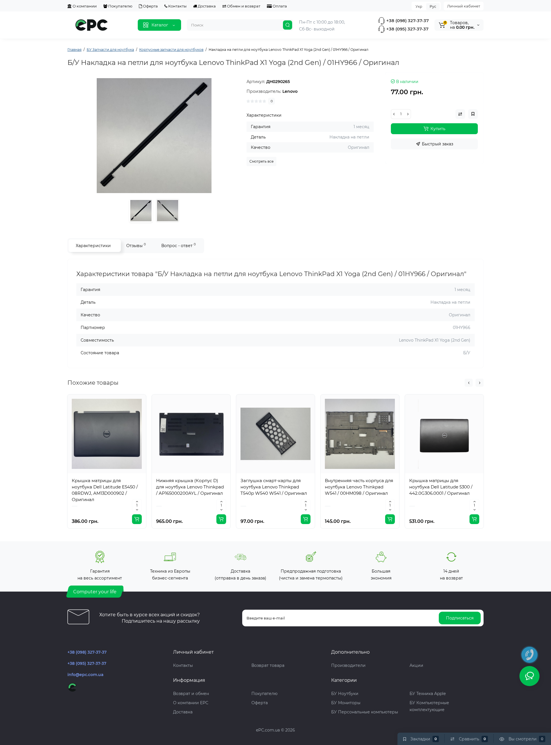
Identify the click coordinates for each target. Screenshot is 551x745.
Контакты (177, 6)
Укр (419, 6)
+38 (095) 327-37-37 (406, 29)
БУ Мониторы (345, 702)
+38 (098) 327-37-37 (407, 20)
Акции (416, 665)
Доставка (206, 6)
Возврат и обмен (191, 693)
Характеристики (93, 245)
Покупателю (119, 6)
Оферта (150, 6)
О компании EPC (190, 702)
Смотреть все (261, 161)
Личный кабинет (463, 6)
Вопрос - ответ (178, 245)
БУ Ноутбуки (344, 693)
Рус (433, 6)
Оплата (279, 6)
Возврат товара (267, 665)
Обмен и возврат (243, 6)
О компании (84, 6)
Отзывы (136, 245)
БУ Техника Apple (428, 693)
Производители (348, 665)
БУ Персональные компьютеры (364, 712)
